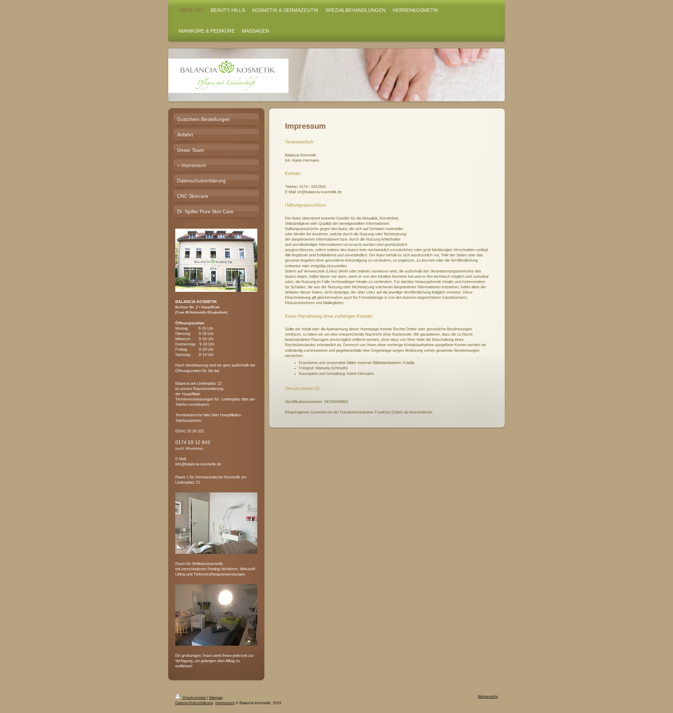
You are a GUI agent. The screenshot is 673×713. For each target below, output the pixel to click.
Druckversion (194, 697)
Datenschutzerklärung (194, 703)
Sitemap (216, 697)
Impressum (224, 703)
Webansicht (488, 696)
